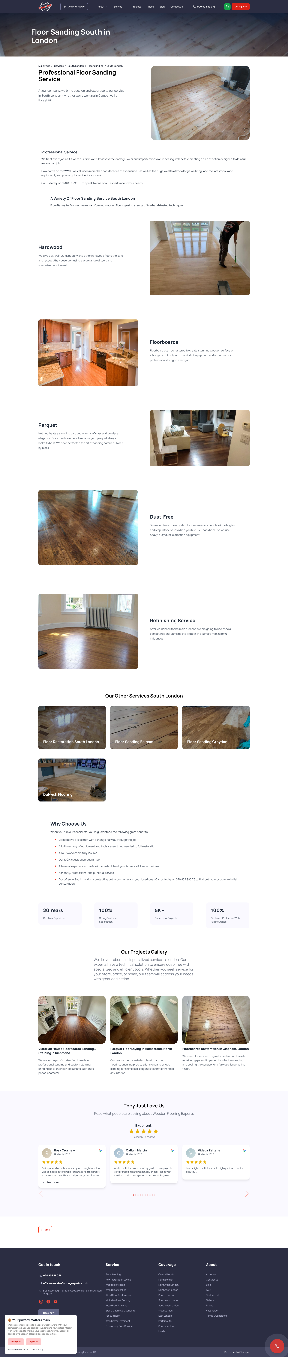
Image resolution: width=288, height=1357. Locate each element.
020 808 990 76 (52, 1275)
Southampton (166, 1326)
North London (165, 1279)
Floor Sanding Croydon (216, 727)
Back (47, 1229)
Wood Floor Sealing (116, 1289)
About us (211, 1274)
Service (118, 6)
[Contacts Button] (277, 1346)
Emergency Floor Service (119, 1326)
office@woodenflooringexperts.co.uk (65, 1283)
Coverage (167, 1264)
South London (166, 1295)
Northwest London (168, 1284)
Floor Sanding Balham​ (144, 727)
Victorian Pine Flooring (118, 1300)
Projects (136, 6)
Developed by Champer (237, 1352)
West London (165, 1310)
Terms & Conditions (216, 1315)
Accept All (16, 1341)
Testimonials (213, 1295)
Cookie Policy (37, 1349)
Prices (150, 6)
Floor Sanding (113, 1274)
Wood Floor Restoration (118, 1295)
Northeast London (168, 1289)
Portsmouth (165, 1321)
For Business (113, 1315)
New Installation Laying (118, 1279)
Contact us (177, 6)
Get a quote (241, 6)
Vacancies (212, 1310)
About (101, 6)
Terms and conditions (18, 1349)
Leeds (161, 1331)
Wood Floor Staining (116, 1305)
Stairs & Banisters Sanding (120, 1310)
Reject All (33, 1341)
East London (165, 1315)
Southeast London (168, 1305)
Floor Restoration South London (72, 727)
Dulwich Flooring (72, 780)
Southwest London (168, 1300)
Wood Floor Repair (115, 1284)
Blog (162, 6)
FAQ (208, 1289)
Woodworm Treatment (118, 1321)
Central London (166, 1274)
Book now (48, 1312)
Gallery (210, 1300)
